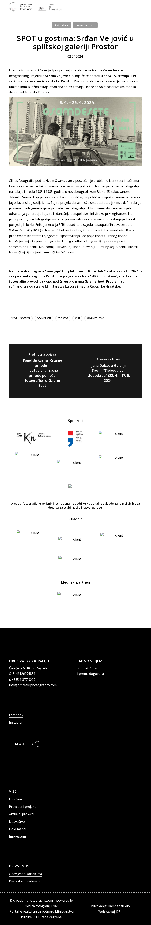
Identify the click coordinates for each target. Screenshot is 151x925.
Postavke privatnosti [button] (24, 881)
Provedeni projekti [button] (22, 806)
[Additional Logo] (50, 7)
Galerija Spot (85, 25)
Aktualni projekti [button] (21, 814)
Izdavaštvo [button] (17, 821)
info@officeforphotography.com (33, 685)
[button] (140, 7)
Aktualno (61, 25)
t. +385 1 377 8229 (22, 679)
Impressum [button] (17, 836)
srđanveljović (95, 318)
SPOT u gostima (20, 318)
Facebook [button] (16, 715)
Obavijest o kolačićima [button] (25, 874)
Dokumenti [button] (17, 829)
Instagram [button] (16, 722)
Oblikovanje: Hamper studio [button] (109, 906)
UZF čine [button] (15, 799)
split (77, 318)
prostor (63, 318)
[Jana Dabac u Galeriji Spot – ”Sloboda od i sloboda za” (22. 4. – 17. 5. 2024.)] (109, 371)
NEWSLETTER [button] (24, 744)
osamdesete (44, 318)
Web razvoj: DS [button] (109, 911)
